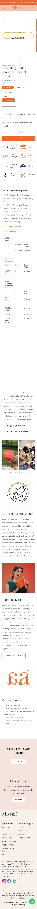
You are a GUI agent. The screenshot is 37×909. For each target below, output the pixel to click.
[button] (4, 8)
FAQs (20, 827)
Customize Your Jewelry (13, 655)
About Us (5, 827)
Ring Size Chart (24, 838)
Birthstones (22, 834)
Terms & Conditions (9, 841)
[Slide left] (14, 60)
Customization (23, 831)
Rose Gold (20, 87)
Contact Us (18, 761)
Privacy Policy (7, 838)
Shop (4, 831)
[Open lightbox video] (10, 455)
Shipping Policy (7, 845)
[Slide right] (23, 60)
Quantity (4, 105)
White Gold (8, 87)
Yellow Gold (8, 92)
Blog (3, 854)
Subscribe (18, 799)
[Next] (32, 452)
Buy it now (18, 138)
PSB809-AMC (8, 100)
